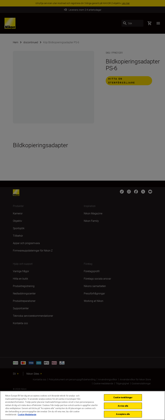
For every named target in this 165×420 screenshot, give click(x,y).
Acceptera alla (123, 414)
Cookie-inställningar (122, 397)
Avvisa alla (123, 405)
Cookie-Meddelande (27, 414)
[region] (82, 405)
